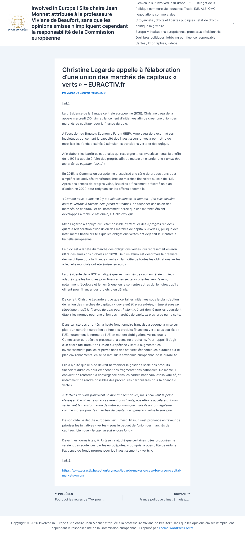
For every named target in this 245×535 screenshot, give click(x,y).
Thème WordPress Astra (176, 528)
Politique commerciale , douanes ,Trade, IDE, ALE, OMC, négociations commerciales (176, 11)
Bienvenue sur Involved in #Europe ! (161, 3)
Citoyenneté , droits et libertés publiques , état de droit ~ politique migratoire (177, 23)
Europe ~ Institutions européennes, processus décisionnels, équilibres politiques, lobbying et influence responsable (178, 34)
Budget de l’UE (207, 3)
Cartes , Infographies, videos (156, 43)
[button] (189, 3)
